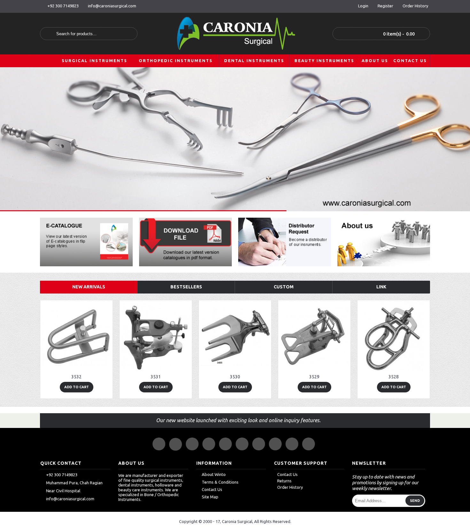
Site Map (210, 497)
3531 (156, 376)
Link (381, 286)
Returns (284, 481)
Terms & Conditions (220, 482)
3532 (76, 376)
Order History (290, 487)
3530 (235, 376)
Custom (284, 286)
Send (415, 501)
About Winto (214, 474)
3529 (314, 376)
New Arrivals (88, 286)
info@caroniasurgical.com (70, 498)
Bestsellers (186, 286)
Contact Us (212, 489)
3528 (393, 376)
